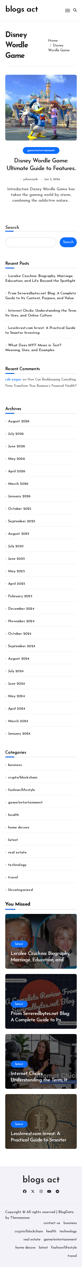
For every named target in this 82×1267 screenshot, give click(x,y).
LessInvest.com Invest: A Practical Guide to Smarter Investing (38, 1140)
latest (13, 840)
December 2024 (21, 609)
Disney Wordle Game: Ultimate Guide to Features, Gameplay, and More (41, 168)
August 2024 (18, 659)
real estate (17, 852)
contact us (52, 1223)
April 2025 (16, 584)
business (15, 765)
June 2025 (16, 559)
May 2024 (16, 696)
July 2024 (16, 671)
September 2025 (21, 521)
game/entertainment (41, 150)
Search (12, 228)
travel (13, 877)
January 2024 (19, 734)
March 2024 (18, 721)
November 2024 (21, 621)
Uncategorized (20, 890)
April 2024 (16, 709)
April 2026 (16, 471)
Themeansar (20, 1218)
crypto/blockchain (22, 777)
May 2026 (16, 459)
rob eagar (13, 379)
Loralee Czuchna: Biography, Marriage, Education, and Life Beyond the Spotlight (40, 960)
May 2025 (16, 571)
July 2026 (16, 434)
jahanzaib (30, 179)
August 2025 (18, 534)
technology (17, 865)
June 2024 (16, 684)
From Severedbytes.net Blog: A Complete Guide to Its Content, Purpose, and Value (40, 1020)
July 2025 (16, 546)
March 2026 (18, 484)
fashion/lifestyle (21, 790)
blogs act (41, 1180)
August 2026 (18, 421)
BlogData (65, 1212)
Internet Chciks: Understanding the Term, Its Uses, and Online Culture (40, 1080)
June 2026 (16, 446)
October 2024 (19, 634)
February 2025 (20, 596)
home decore (18, 827)
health (13, 815)
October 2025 (19, 509)
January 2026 (19, 496)
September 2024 (21, 646)
